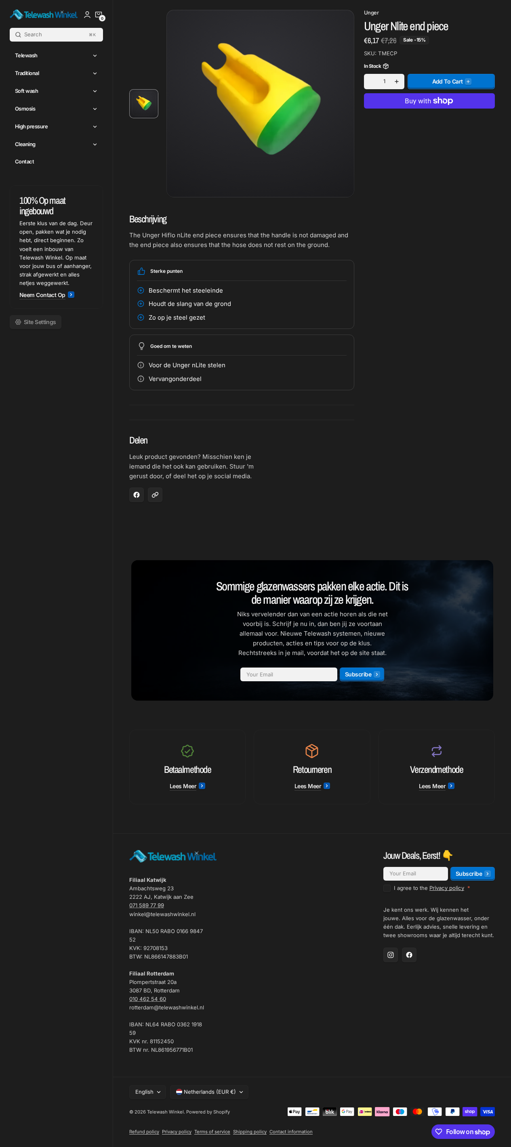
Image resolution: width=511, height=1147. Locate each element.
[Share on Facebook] (136, 495)
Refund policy (144, 1131)
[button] (98, 14)
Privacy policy (446, 888)
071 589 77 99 (146, 905)
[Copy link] (155, 495)
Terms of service (212, 1131)
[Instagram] (390, 955)
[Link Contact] (56, 247)
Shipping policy (250, 1131)
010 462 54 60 (147, 999)
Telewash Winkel (165, 1112)
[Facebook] (409, 955)
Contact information (291, 1131)
